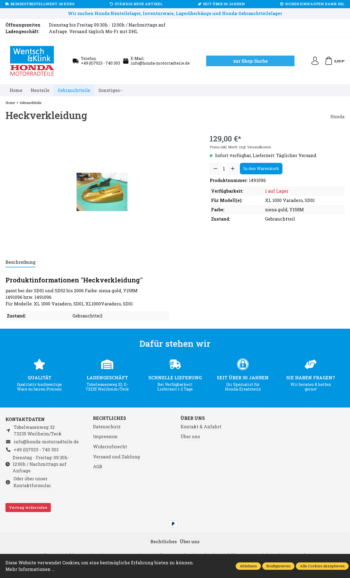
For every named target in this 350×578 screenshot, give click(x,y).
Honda (337, 116)
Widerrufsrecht (110, 446)
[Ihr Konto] (315, 61)
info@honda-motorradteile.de (160, 63)
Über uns (192, 418)
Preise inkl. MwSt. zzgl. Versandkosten (240, 147)
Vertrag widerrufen (28, 507)
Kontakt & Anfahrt (200, 426)
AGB (97, 466)
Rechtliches (109, 418)
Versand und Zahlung (116, 456)
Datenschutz (107, 426)
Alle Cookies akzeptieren (322, 565)
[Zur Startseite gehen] (32, 61)
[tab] (20, 262)
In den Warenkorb (261, 168)
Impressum (105, 436)
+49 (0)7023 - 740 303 (100, 63)
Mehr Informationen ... (30, 569)
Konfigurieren (278, 565)
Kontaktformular (32, 485)
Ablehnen (248, 565)
